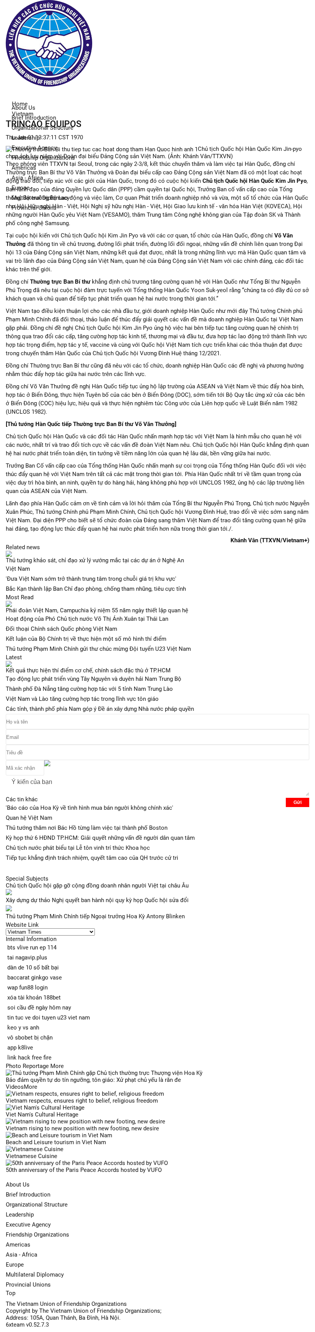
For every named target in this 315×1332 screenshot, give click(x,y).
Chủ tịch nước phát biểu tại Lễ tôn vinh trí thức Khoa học (78, 847)
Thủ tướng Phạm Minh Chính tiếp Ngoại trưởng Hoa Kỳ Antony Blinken (95, 916)
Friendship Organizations (37, 1234)
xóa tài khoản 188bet (34, 997)
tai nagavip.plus (27, 957)
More (57, 1066)
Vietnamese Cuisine (31, 1156)
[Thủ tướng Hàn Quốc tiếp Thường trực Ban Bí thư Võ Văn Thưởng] (91, 424)
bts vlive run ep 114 (31, 947)
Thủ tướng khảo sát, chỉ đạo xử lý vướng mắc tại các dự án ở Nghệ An (95, 560)
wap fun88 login (27, 987)
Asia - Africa (21, 1254)
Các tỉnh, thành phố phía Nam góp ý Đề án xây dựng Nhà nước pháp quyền (100, 708)
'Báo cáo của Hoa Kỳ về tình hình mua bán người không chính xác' (89, 807)
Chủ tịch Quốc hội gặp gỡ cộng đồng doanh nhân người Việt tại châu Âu (97, 885)
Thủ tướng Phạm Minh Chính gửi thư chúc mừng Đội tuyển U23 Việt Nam (98, 648)
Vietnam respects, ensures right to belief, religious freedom (82, 1100)
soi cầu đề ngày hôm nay (39, 1007)
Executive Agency (28, 1224)
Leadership (20, 1214)
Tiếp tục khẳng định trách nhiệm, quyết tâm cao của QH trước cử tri (92, 857)
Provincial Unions (28, 1284)
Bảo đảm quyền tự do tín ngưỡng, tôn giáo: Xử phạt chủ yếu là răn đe (93, 1079)
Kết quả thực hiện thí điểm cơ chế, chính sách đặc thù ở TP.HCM (88, 670)
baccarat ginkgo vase (34, 977)
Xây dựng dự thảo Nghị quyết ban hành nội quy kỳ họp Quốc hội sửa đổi (97, 900)
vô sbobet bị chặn (30, 1037)
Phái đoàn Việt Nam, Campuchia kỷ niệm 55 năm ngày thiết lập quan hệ (97, 610)
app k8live (20, 1047)
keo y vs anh (23, 1027)
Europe (15, 1264)
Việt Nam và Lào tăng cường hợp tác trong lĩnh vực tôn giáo (82, 698)
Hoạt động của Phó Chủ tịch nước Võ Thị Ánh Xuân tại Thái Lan (87, 618)
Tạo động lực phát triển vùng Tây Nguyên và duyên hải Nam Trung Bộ (93, 678)
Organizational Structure (37, 1204)
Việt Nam (18, 568)
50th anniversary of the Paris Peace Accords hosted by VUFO (84, 1170)
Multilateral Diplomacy (35, 1274)
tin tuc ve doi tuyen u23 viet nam (48, 1017)
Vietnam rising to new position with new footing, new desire (82, 1128)
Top (10, 1293)
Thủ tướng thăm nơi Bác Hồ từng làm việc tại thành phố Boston (86, 827)
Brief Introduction (34, 117)
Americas (18, 1244)
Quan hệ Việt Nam (29, 817)
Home (20, 103)
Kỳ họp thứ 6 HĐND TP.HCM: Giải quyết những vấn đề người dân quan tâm (100, 837)
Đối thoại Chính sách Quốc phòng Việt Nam (61, 628)
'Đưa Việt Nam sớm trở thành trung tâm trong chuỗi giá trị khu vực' (91, 578)
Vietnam (22, 113)
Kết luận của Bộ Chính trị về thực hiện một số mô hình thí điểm (86, 638)
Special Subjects (27, 878)
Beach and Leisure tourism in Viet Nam (56, 1142)
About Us (18, 1184)
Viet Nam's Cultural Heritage (42, 1114)
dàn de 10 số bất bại (33, 967)
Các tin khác (22, 799)
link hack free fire (29, 1057)
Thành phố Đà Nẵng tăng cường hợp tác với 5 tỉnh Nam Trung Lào (89, 688)
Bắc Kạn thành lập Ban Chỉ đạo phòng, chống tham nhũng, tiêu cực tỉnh (96, 588)
